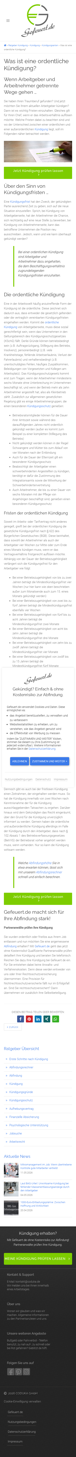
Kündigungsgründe (21, 1092)
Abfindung (15, 1075)
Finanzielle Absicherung (24, 1117)
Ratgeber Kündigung (18, 45)
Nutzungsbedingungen (22, 1422)
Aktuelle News (17, 1156)
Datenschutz (43, 779)
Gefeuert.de (42, 946)
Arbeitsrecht (17, 1141)
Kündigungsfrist (20, 201)
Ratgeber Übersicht (21, 1048)
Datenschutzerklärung (22, 1431)
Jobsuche (15, 1133)
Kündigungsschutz (21, 1100)
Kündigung (35, 45)
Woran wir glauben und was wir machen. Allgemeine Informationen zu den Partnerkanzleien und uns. (28, 1311)
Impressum (15, 1441)
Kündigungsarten (50, 45)
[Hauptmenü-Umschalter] (8, 20)
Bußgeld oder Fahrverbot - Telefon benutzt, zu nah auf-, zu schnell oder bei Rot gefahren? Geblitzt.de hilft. (28, 1341)
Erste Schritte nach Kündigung (28, 1059)
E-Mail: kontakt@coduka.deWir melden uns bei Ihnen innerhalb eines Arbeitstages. (28, 1282)
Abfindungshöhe (40, 863)
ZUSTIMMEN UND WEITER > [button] (49, 761)
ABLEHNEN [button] (19, 761)
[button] (38, 173)
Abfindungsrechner (21, 1067)
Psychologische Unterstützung (28, 1125)
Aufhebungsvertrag (21, 1109)
